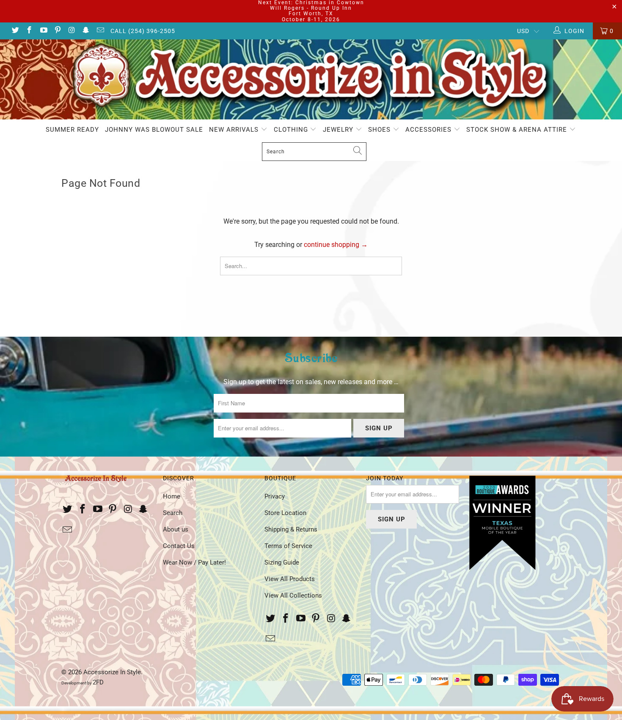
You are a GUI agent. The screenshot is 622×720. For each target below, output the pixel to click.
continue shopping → (336, 245)
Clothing (292, 129)
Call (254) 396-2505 (142, 31)
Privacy (274, 496)
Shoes (380, 129)
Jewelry (339, 129)
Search (172, 513)
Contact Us (179, 546)
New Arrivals (235, 129)
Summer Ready (72, 129)
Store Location (285, 513)
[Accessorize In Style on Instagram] (71, 31)
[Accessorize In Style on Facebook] (29, 31)
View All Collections (293, 595)
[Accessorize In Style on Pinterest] (57, 31)
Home (171, 496)
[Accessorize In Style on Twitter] (15, 31)
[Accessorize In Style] (311, 79)
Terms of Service (288, 546)
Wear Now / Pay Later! (194, 562)
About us (175, 529)
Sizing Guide (281, 562)
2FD (98, 682)
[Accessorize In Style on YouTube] (43, 31)
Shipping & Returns (290, 529)
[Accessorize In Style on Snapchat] (86, 31)
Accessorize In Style (112, 672)
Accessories (429, 129)
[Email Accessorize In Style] (100, 31)
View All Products (289, 579)
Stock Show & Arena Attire (517, 129)
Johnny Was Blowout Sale (154, 129)
